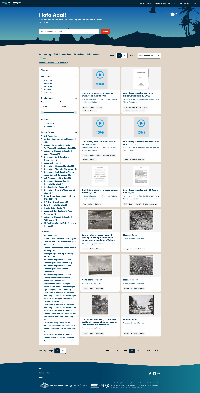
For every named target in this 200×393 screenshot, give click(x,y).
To (60, 102)
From (43, 102)
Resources (184, 3)
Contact (195, 3)
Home (141, 3)
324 (125, 351)
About (149, 3)
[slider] (42, 112)
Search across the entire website (53, 63)
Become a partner (162, 3)
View (112, 55)
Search (105, 31)
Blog (175, 3)
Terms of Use (44, 373)
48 (63, 351)
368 (148, 351)
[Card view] (119, 55)
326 (139, 351)
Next (156, 351)
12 (57, 351)
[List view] (124, 55)
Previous (109, 351)
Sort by (133, 55)
